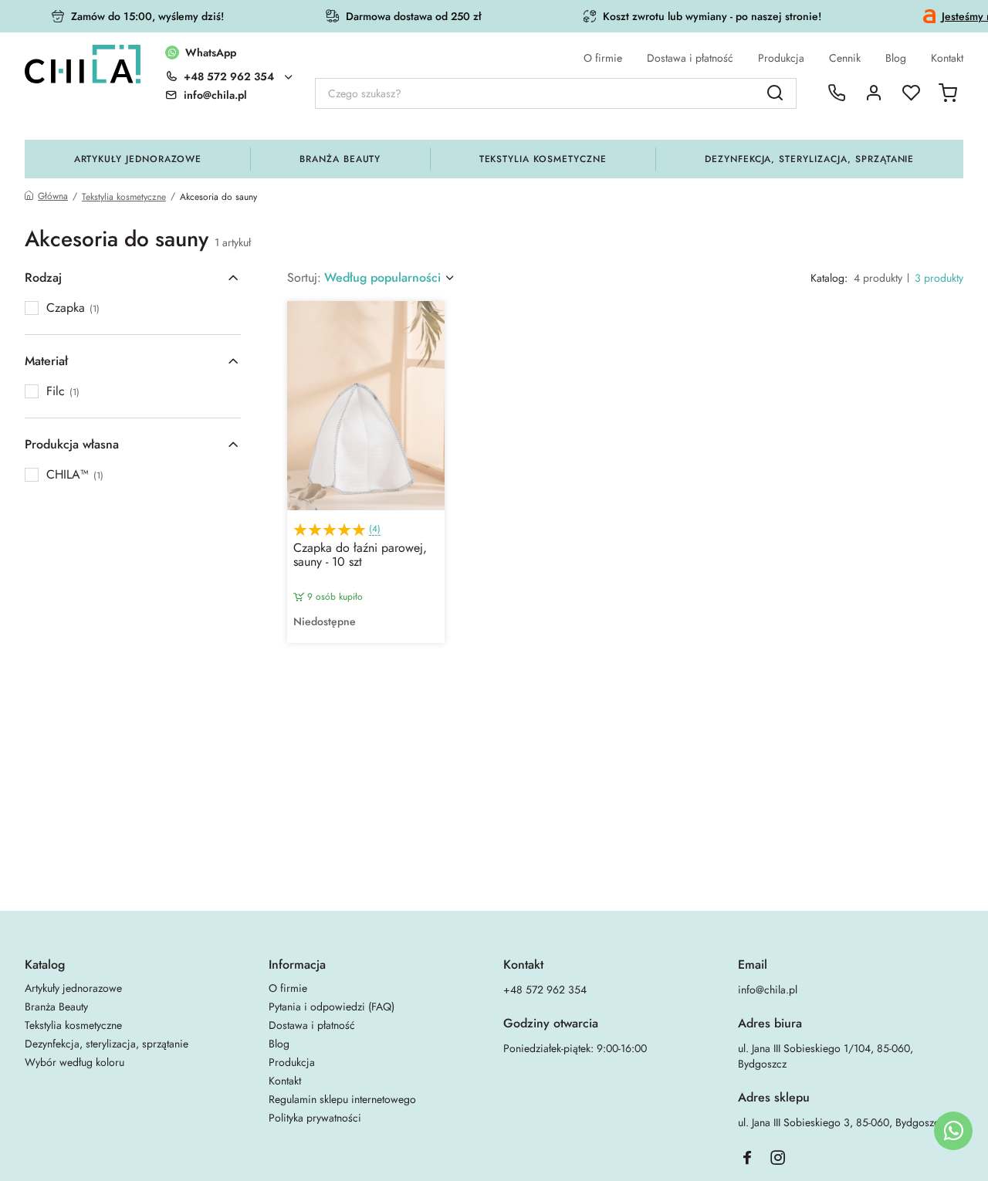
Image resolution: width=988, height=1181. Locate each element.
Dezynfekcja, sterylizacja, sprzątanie (810, 159)
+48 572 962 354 (229, 76)
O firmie (603, 58)
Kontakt (947, 58)
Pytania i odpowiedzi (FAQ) (331, 1006)
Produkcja (781, 58)
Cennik (845, 58)
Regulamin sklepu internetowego (342, 1099)
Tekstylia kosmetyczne (543, 159)
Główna (53, 196)
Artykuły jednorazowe (137, 159)
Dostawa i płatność (690, 58)
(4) (375, 529)
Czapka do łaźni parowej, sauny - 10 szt (360, 555)
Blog (895, 58)
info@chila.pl (767, 989)
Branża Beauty (340, 159)
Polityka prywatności (315, 1117)
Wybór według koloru (74, 1062)
